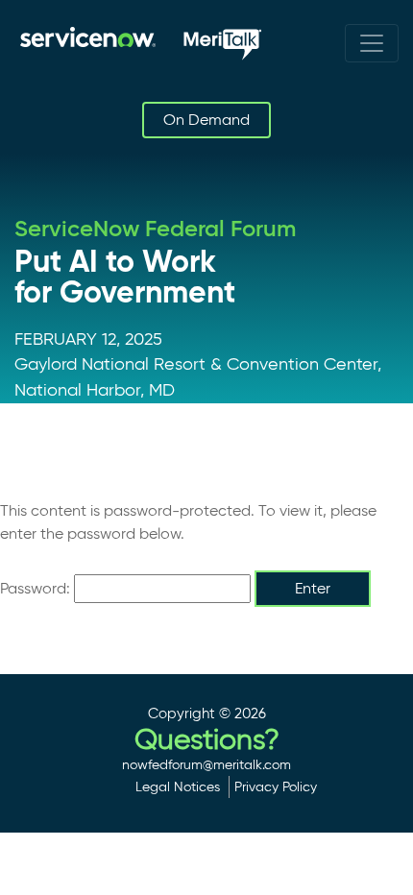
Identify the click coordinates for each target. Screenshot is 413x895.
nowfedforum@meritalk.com (206, 764)
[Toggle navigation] (372, 43)
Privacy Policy (275, 786)
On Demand (206, 119)
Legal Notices (177, 786)
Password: (37, 588)
